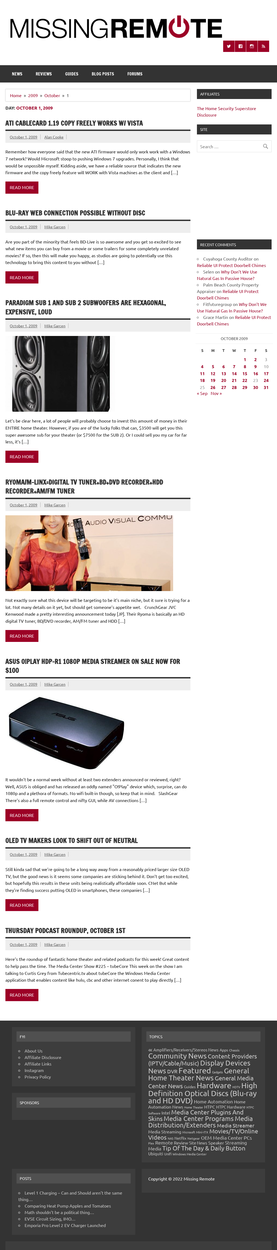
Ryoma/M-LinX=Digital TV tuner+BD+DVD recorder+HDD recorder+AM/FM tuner (84, 486)
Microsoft (188, 1132)
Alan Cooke (54, 136)
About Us (33, 1050)
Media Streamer (235, 1125)
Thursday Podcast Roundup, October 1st (65, 930)
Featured (195, 1070)
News (17, 74)
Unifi (168, 1154)
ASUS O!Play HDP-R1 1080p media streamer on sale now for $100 (92, 666)
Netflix (180, 1138)
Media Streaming (164, 1131)
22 (244, 380)
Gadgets (217, 1072)
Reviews (44, 74)
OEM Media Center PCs (226, 1137)
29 (244, 387)
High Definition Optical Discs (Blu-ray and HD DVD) (202, 1093)
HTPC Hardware (230, 1106)
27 (223, 387)
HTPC (209, 1106)
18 (202, 380)
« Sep (202, 393)
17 (266, 373)
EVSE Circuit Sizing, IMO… (50, 1218)
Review (181, 1142)
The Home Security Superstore (226, 108)
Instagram (34, 1070)
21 (234, 380)
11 (202, 373)
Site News (198, 1142)
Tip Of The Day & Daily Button (203, 1148)
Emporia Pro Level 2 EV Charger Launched (65, 1225)
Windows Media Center (190, 1154)
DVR (172, 1071)
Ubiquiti (155, 1153)
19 (212, 380)
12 (212, 373)
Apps (224, 1049)
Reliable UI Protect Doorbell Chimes (231, 265)
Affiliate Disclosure (43, 1057)
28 (234, 387)
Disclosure (207, 114)
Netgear (193, 1138)
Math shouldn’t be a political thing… (59, 1212)
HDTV (236, 1087)
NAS (170, 1138)
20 (223, 380)
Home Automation (213, 1101)
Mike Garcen (54, 226)
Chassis (234, 1050)
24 (266, 380)
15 (244, 373)
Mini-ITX (202, 1132)
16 (255, 373)
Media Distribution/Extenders (200, 1121)
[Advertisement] (234, 199)
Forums (135, 74)
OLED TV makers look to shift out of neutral (71, 840)
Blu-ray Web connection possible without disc (75, 212)
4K (150, 1050)
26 (212, 387)
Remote (164, 1142)
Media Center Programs (199, 1118)
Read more (22, 187)
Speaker (216, 1142)
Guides (71, 74)
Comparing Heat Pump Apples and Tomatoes (68, 1205)
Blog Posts (103, 74)
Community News (177, 1055)
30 (255, 387)
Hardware (214, 1085)
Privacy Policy (38, 1076)
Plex (151, 1143)
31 (266, 387)
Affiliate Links (38, 1063)
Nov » (216, 393)
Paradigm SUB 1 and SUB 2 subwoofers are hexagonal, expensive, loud (85, 307)
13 (223, 373)
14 (234, 373)
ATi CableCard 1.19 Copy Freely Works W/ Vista (74, 123)
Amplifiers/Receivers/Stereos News (186, 1049)
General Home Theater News (198, 1074)
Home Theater (193, 1107)
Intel (165, 1112)
